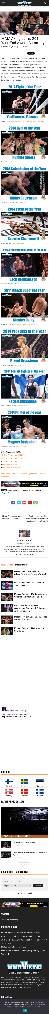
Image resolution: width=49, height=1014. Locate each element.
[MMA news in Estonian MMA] (40, 781)
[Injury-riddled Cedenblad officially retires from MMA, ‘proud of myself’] (7, 574)
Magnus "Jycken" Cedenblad (32, 490)
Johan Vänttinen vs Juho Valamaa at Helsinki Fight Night (27, 121)
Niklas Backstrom (20, 202)
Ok (25, 1010)
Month (6, 881)
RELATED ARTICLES (7, 565)
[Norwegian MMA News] (9, 791)
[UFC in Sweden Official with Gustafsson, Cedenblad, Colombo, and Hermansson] (7, 608)
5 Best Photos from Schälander (14, 458)
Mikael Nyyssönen (19, 365)
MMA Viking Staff (9, 47)
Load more (23, 864)
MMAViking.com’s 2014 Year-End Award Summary (20, 933)
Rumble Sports (15, 162)
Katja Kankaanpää (22, 405)
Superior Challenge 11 (18, 243)
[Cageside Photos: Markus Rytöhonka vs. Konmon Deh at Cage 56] (6, 854)
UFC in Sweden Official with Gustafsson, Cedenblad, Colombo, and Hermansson (29, 608)
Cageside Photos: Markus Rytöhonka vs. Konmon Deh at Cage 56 (30, 853)
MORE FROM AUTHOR (22, 565)
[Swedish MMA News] (9, 781)
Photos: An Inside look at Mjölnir (13, 947)
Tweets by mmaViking (9, 919)
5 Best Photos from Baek (12, 461)
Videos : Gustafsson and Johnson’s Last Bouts (11, 517)
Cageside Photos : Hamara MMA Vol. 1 (24, 842)
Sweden (24, 786)
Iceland (40, 795)
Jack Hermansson (26, 283)
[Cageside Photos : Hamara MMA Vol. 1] (6, 844)
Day (19, 881)
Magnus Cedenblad (21, 446)
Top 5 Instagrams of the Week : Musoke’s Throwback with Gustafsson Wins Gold (37, 518)
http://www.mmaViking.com (24, 543)
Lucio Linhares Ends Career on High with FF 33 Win (20, 936)
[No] (46, 1006)
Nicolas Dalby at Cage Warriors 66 (25, 324)
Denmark (24, 795)
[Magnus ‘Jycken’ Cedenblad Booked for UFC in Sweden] (7, 620)
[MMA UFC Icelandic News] (40, 791)
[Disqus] (24, 674)
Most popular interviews (11, 467)
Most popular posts (9, 464)
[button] (45, 3)
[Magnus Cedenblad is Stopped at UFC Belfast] (7, 631)
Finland (9, 786)
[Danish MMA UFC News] (24, 791)
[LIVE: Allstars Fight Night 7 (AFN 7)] (24, 822)
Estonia (40, 786)
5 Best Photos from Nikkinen (13, 455)
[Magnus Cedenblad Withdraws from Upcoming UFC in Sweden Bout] (7, 597)
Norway (9, 795)
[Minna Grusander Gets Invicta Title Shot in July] (7, 585)
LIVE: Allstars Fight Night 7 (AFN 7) (16, 836)
